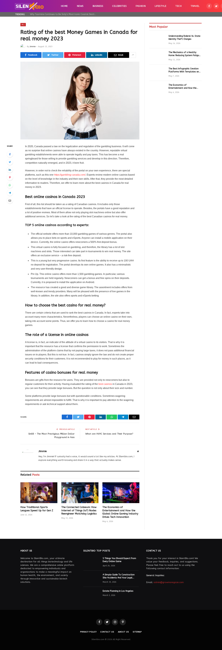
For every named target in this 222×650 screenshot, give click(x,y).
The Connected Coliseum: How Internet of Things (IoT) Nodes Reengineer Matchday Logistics (79, 510)
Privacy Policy (88, 632)
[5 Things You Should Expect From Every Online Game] (91, 562)
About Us (123, 632)
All (23, 25)
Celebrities (119, 6)
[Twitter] (10, 162)
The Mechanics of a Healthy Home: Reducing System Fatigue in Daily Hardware (184, 54)
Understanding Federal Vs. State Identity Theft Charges (184, 37)
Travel (195, 6)
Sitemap (137, 632)
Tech (178, 6)
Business (98, 6)
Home (64, 6)
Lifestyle (160, 6)
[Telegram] (10, 193)
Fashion (141, 6)
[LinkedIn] (10, 170)
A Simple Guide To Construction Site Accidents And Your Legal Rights (119, 576)
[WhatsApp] (10, 185)
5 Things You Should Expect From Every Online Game (119, 560)
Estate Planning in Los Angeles (118, 591)
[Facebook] (10, 154)
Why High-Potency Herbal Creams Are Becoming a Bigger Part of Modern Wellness (64, 14)
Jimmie (32, 46)
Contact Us (107, 632)
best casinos (105, 384)
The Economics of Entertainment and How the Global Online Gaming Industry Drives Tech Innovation (120, 512)
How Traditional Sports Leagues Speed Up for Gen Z (36, 509)
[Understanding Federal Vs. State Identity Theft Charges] (157, 40)
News (80, 6)
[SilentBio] (29, 6)
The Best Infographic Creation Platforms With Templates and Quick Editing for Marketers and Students (184, 70)
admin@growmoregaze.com (169, 582)
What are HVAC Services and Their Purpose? (109, 433)
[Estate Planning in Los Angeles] (91, 595)
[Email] (10, 200)
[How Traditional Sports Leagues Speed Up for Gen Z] (38, 492)
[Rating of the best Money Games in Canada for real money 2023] (79, 100)
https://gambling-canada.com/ (69, 174)
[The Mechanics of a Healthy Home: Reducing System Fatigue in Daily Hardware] (157, 56)
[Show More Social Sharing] (133, 55)
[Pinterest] (10, 177)
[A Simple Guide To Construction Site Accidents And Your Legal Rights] (91, 578)
